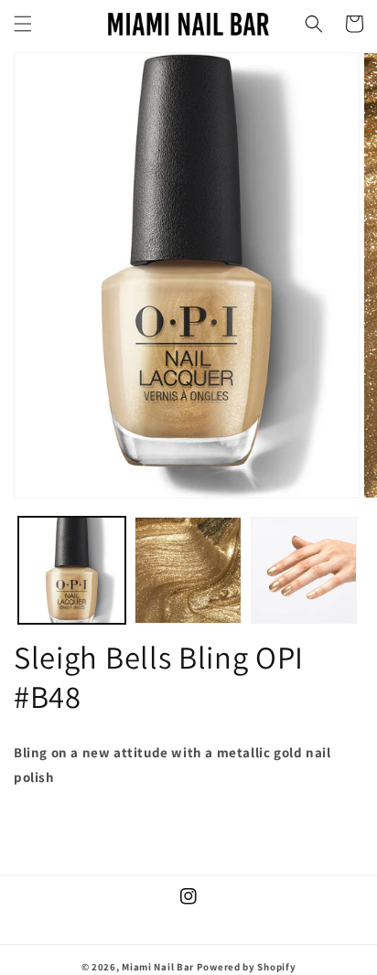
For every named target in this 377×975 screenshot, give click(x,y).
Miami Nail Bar (158, 966)
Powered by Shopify (246, 966)
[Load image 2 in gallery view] (188, 570)
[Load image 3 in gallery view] (304, 570)
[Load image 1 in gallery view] (71, 570)
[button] (23, 24)
